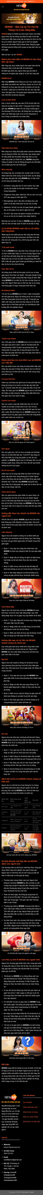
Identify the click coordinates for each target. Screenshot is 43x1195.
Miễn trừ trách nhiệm (30, 1117)
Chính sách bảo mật (30, 1107)
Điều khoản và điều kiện (31, 1122)
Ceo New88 (27, 1102)
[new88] (21, 6)
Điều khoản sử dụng (30, 1112)
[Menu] (3, 6)
